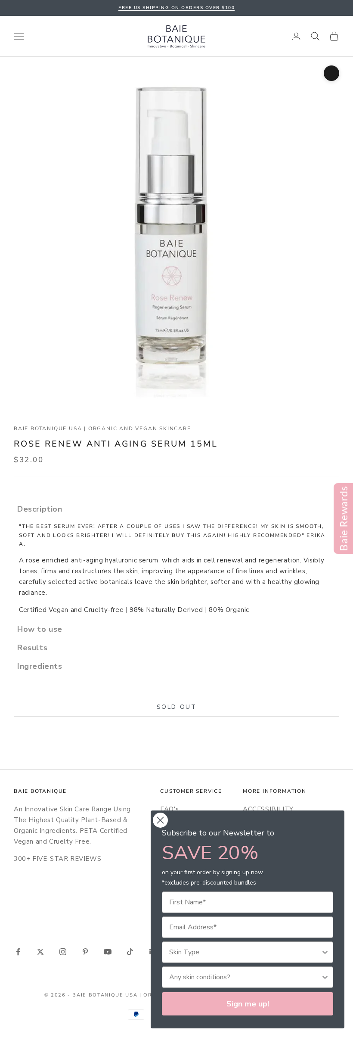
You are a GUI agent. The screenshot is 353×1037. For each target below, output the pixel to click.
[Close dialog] (160, 820)
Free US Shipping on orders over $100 (176, 8)
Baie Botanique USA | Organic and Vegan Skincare (102, 428)
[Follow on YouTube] (107, 951)
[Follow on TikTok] (130, 951)
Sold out (176, 707)
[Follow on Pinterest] (85, 951)
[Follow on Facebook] (18, 951)
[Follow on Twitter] (40, 951)
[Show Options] (325, 952)
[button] (176, 509)
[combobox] (245, 952)
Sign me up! (247, 1004)
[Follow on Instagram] (63, 951)
